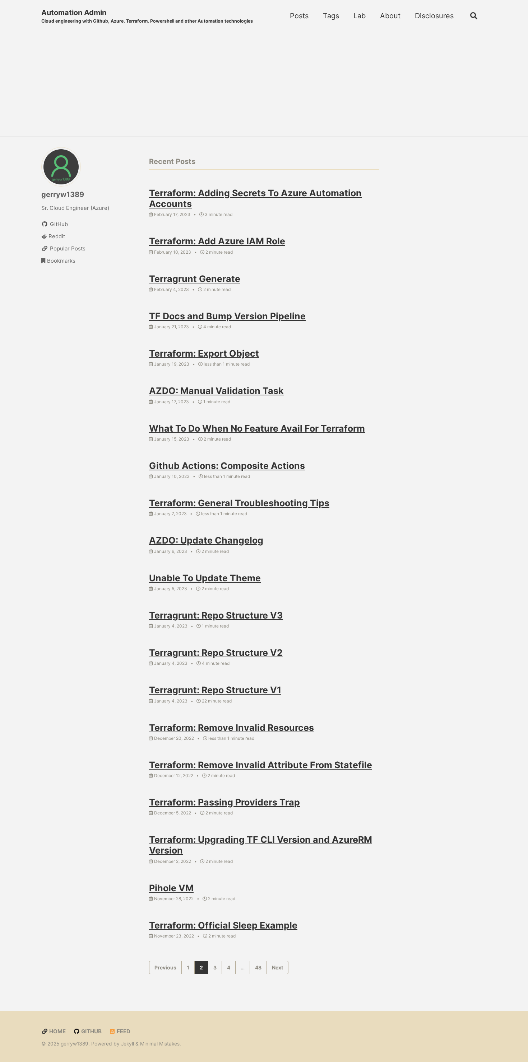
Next (277, 967)
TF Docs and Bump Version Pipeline (227, 316)
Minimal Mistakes (160, 1044)
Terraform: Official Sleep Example (223, 925)
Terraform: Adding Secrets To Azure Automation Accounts (255, 198)
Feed (123, 1031)
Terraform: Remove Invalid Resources (231, 727)
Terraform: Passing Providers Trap (224, 802)
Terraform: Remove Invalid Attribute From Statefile (260, 765)
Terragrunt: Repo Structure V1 (215, 690)
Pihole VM (171, 888)
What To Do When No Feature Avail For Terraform (257, 428)
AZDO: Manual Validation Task (216, 390)
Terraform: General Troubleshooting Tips (239, 503)
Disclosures (434, 15)
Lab (359, 15)
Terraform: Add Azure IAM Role (217, 241)
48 (258, 967)
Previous (165, 967)
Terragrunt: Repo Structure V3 (216, 615)
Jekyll (127, 1044)
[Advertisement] (264, 86)
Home (57, 1031)
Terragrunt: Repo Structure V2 (216, 652)
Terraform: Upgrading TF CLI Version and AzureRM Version (260, 845)
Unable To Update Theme (205, 578)
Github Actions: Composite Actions (227, 465)
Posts (299, 15)
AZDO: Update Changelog (206, 540)
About (390, 15)
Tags (331, 15)
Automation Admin (147, 16)
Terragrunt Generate (194, 278)
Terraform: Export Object (204, 353)
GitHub (91, 1031)
